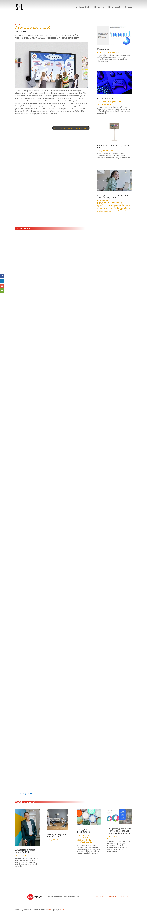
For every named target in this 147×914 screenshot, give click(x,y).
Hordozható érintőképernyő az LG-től (113, 146)
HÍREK (17, 24)
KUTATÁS (116, 52)
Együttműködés (84, 7)
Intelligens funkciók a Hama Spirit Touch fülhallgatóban (113, 196)
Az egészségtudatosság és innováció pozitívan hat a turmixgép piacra (119, 830)
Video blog (118, 7)
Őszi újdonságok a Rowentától (56, 835)
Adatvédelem (113, 896)
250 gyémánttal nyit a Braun (30, 777)
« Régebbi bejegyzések (24, 794)
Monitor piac (103, 49)
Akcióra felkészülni (106, 98)
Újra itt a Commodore (27, 312)
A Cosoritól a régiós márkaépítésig (25, 850)
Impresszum (100, 896)
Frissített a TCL (24, 405)
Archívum (109, 7)
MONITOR (117, 102)
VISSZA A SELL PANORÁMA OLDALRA (71, 128)
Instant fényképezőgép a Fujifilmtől (34, 590)
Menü (75, 7)
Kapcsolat (128, 7)
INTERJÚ (31, 855)
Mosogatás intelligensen (83, 830)
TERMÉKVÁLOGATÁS (104, 104)
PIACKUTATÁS (112, 839)
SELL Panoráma (98, 7)
